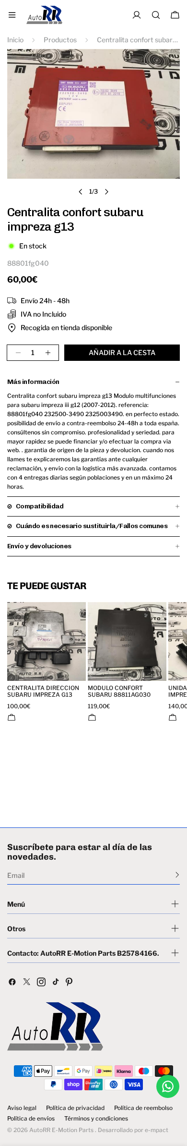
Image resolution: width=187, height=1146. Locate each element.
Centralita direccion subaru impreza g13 (43, 691)
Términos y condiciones (96, 1118)
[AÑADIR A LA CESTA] (11, 717)
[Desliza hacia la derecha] (106, 191)
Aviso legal (21, 1108)
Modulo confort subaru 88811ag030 (119, 691)
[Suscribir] (177, 874)
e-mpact (156, 1130)
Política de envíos (31, 1118)
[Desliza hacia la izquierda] (80, 191)
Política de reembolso (143, 1108)
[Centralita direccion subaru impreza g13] (46, 641)
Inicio (15, 40)
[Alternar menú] (12, 15)
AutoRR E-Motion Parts (61, 1130)
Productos (60, 40)
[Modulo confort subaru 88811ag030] (127, 641)
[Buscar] (156, 15)
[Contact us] (167, 1086)
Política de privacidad (75, 1108)
